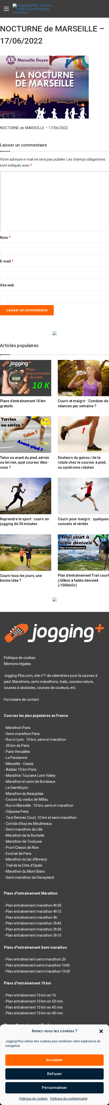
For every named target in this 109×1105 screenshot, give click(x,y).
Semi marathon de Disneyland (30, 877)
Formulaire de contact (21, 699)
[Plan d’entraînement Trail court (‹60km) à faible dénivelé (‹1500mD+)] (83, 552)
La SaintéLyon (17, 788)
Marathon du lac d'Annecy (26, 859)
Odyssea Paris (17, 811)
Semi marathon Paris (23, 734)
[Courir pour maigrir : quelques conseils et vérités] (83, 496)
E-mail (6, 261)
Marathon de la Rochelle (25, 835)
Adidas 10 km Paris (21, 769)
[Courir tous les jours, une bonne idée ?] (25, 552)
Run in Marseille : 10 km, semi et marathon (39, 805)
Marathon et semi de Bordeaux (30, 782)
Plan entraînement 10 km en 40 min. (35, 1013)
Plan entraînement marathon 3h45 (33, 923)
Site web (7, 285)
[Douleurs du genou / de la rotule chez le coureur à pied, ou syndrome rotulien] (83, 434)
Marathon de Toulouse (24, 841)
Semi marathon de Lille (24, 829)
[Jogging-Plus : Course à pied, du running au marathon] (33, 9)
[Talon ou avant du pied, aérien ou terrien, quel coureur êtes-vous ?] (25, 434)
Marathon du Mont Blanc (25, 871)
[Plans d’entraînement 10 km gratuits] (25, 378)
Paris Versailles (18, 752)
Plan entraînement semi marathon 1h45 (38, 965)
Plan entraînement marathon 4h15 (33, 911)
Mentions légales (17, 664)
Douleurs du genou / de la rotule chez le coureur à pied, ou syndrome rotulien (82, 462)
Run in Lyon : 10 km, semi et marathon (36, 740)
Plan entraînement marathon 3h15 (33, 935)
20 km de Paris (17, 746)
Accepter (54, 1060)
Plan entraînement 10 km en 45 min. (35, 1007)
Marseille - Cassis (19, 764)
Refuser (54, 1074)
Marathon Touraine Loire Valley (31, 776)
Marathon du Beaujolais (25, 794)
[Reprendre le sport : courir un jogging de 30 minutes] (25, 496)
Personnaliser (54, 1087)
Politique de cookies (33, 1098)
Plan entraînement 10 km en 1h (31, 995)
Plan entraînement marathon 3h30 (33, 929)
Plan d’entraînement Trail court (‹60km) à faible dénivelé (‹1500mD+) (83, 580)
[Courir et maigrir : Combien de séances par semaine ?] (83, 378)
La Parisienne (16, 758)
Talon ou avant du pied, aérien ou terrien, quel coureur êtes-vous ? (24, 462)
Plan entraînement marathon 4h (31, 917)
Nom (5, 238)
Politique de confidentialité (68, 1098)
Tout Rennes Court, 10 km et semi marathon (41, 818)
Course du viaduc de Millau (27, 799)
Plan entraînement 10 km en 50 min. (35, 1001)
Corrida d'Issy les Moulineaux (29, 824)
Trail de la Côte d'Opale (24, 865)
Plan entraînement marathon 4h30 (33, 905)
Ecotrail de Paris (18, 854)
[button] (101, 1031)
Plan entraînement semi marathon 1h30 (38, 971)
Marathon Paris (18, 728)
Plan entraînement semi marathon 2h (36, 959)
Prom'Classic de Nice (22, 847)
